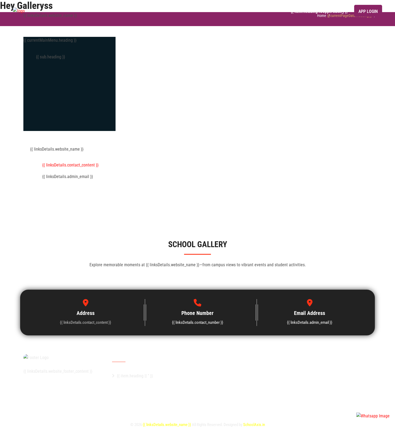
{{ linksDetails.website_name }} (167, 424)
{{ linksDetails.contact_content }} (70, 165)
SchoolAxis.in (254, 424)
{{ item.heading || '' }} (135, 375)
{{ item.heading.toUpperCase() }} (319, 11)
